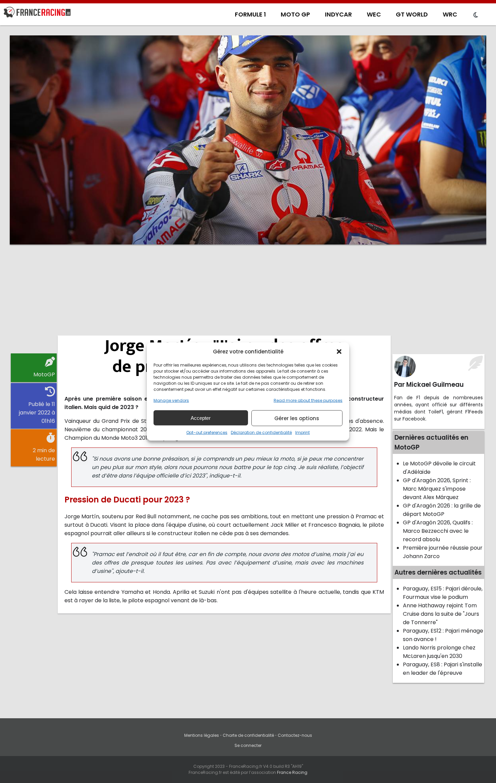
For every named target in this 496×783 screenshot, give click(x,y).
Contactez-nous (295, 735)
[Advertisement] (248, 302)
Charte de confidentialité (248, 735)
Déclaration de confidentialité (261, 432)
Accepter (201, 417)
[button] (339, 351)
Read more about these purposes (308, 400)
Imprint (302, 432)
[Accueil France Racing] (37, 13)
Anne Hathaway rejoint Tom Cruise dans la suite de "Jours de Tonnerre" (441, 614)
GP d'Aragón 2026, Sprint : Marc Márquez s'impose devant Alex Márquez (437, 488)
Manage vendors (171, 400)
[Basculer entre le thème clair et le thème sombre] (475, 15)
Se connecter (248, 745)
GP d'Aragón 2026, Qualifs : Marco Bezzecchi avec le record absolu (438, 531)
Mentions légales (201, 735)
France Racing (292, 772)
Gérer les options (296, 418)
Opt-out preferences (206, 432)
